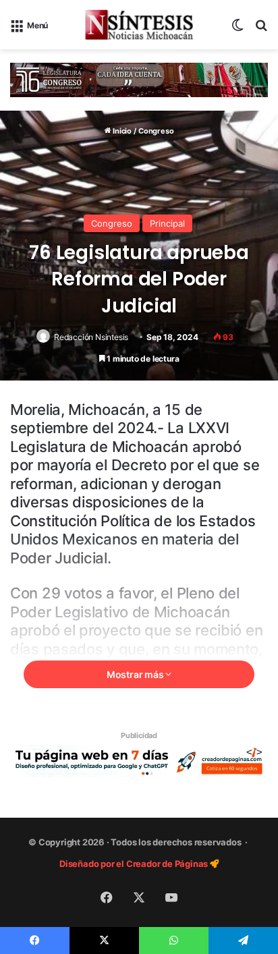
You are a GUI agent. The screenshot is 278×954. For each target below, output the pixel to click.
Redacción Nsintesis (91, 337)
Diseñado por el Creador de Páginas (134, 863)
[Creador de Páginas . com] (139, 760)
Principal (167, 223)
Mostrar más (136, 674)
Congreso (155, 131)
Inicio (121, 131)
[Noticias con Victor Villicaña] (139, 24)
